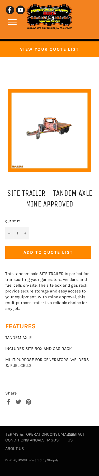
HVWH (22, 460)
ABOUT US (14, 448)
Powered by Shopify (44, 460)
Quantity (12, 221)
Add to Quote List (48, 252)
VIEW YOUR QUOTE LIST (49, 49)
